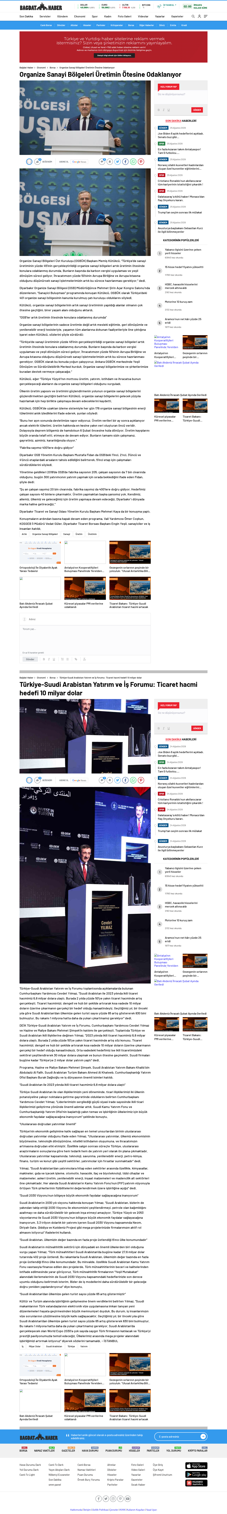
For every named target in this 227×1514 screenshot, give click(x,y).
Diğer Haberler (146, 25)
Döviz (162, 25)
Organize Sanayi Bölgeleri (45, 534)
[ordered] (62, 659)
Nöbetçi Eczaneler (59, 1474)
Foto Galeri (124, 16)
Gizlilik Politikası (100, 1509)
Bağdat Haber (26, 67)
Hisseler (87, 25)
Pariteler (100, 25)
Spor (95, 16)
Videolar (143, 16)
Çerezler (114, 1509)
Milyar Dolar (35, 1346)
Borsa (131, 25)
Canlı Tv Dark (56, 1464)
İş (22, 1346)
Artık (24, 534)
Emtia (173, 25)
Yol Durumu (173, 1449)
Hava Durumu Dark (30, 1464)
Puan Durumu (114, 1449)
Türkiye (71, 1346)
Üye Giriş (158, 1464)
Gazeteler (177, 16)
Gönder (30, 659)
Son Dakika (26, 16)
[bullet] (67, 659)
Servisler (45, 16)
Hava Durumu (90, 1449)
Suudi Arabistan (54, 1346)
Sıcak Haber (138, 1484)
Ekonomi (79, 16)
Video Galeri (138, 1469)
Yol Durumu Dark (29, 1469)
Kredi (184, 25)
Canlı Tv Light (27, 1474)
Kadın (107, 16)
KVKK (122, 1509)
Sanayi (66, 534)
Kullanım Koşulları (136, 1509)
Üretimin (92, 534)
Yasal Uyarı (151, 1509)
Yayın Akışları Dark (59, 1469)
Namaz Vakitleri (44, 1449)
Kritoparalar (117, 25)
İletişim (87, 1509)
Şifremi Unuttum (162, 1474)
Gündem (62, 16)
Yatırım (84, 1346)
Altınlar (74, 25)
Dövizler (61, 25)
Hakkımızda (76, 1509)
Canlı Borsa (46, 25)
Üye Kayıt (158, 1469)
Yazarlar (160, 16)
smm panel (55, 1484)
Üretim (79, 534)
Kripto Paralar (197, 1449)
